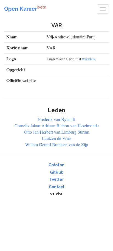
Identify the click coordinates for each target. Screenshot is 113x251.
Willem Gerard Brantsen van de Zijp (56, 144)
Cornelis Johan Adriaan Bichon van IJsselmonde (57, 125)
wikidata (88, 58)
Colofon (56, 165)
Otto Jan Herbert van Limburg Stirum (56, 132)
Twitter (56, 179)
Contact (56, 187)
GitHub (56, 172)
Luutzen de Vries (56, 138)
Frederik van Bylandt (56, 119)
